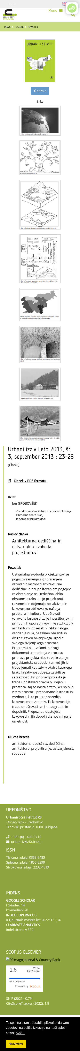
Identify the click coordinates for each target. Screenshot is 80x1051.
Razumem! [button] (16, 1043)
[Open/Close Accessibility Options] (72, 8)
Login (12, 4)
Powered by (22, 986)
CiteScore (33, 970)
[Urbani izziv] (10, 14)
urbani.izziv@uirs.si (25, 841)
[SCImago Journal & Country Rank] (33, 959)
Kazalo (41, 91)
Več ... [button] (20, 1033)
